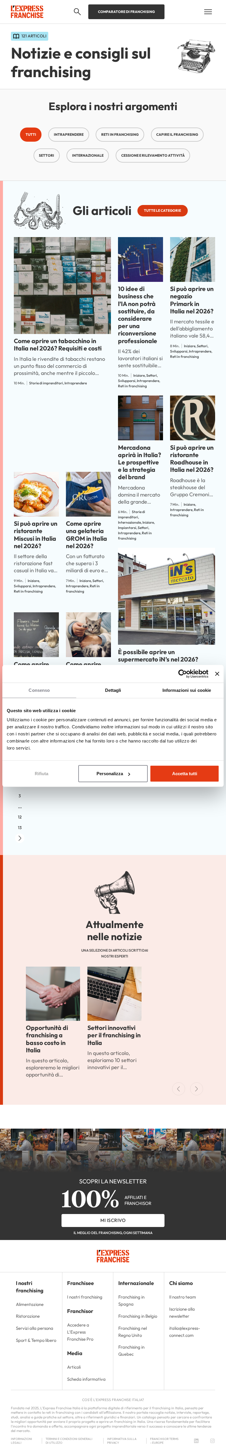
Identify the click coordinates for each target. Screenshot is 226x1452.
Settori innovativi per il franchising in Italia (114, 1035)
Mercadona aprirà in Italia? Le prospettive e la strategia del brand (139, 462)
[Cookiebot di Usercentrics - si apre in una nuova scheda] (182, 673)
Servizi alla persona (34, 1328)
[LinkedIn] (196, 1440)
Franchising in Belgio (137, 1316)
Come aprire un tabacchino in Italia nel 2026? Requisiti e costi (58, 344)
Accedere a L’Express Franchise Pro (80, 1332)
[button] (77, 11)
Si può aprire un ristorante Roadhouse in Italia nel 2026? (192, 459)
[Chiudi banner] (217, 674)
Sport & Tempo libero (36, 1340)
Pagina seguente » (19, 838)
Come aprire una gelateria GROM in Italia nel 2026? (86, 535)
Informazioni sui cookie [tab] (186, 690)
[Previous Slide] (178, 1088)
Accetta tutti (184, 773)
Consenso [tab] (39, 690)
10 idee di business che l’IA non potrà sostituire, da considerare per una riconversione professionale (137, 314)
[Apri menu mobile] (208, 12)
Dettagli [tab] (113, 690)
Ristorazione (28, 1316)
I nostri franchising (84, 1297)
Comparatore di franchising (126, 11)
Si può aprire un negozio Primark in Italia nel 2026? (192, 300)
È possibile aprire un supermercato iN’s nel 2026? (158, 655)
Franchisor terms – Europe (164, 1441)
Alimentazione (30, 1304)
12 (20, 817)
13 (20, 827)
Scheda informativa (86, 1379)
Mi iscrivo (113, 1220)
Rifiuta (41, 773)
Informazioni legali (21, 1441)
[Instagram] (212, 1440)
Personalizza (110, 773)
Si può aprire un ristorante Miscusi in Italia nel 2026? (35, 535)
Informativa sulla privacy (122, 1441)
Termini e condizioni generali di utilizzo (69, 1441)
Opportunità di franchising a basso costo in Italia (47, 1039)
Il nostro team (182, 1297)
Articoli (74, 1367)
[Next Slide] (196, 1088)
